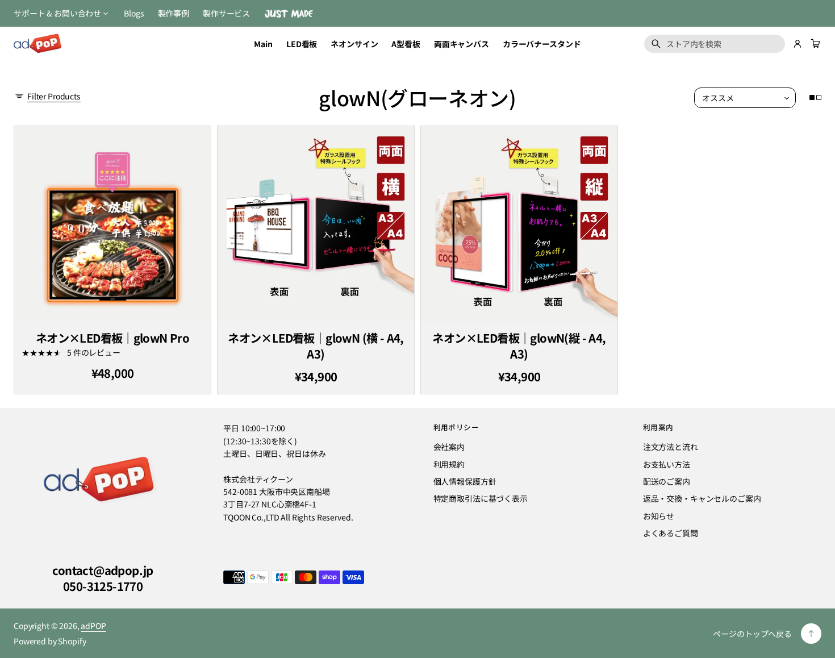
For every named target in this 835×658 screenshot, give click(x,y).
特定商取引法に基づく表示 (480, 498)
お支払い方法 (666, 464)
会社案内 (449, 446)
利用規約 (449, 464)
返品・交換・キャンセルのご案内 (702, 498)
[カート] (814, 44)
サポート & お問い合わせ (57, 13)
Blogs (134, 13)
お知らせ (658, 516)
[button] (814, 44)
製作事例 (173, 13)
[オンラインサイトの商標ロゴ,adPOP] (103, 480)
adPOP (93, 625)
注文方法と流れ (670, 446)
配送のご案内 (666, 481)
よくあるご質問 (670, 533)
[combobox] (714, 44)
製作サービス (226, 13)
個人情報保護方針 (464, 481)
